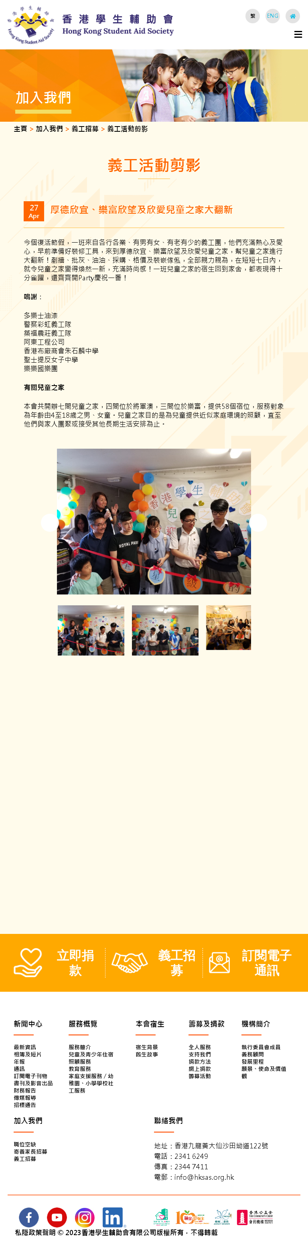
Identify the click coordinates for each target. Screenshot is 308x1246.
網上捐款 (199, 1068)
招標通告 (25, 1105)
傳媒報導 (25, 1097)
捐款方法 (199, 1061)
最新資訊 (25, 1047)
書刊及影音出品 (33, 1083)
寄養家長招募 (30, 1151)
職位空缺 (25, 1144)
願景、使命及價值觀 (263, 1072)
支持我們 (199, 1054)
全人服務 (199, 1047)
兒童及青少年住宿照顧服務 (91, 1058)
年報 (19, 1061)
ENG (272, 15)
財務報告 (25, 1090)
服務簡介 (80, 1047)
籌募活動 (199, 1076)
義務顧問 (252, 1054)
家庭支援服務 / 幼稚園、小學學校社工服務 (91, 1083)
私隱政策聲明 (35, 1232)
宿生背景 (147, 1047)
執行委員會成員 (261, 1047)
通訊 (19, 1068)
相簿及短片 (28, 1054)
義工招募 (25, 1158)
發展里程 (252, 1061)
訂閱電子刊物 (30, 1076)
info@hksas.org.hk (204, 1177)
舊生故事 (147, 1054)
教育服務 (80, 1068)
